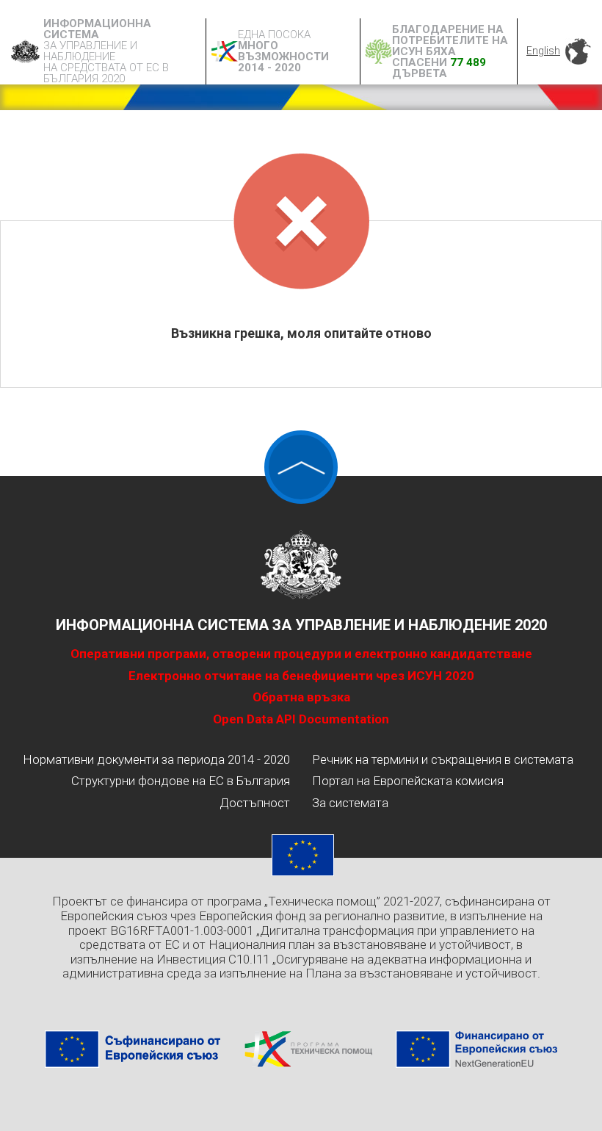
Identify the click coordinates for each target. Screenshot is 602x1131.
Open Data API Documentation (301, 719)
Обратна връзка (301, 697)
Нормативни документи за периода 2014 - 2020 (156, 759)
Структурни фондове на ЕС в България (180, 780)
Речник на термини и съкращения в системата (442, 759)
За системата (350, 802)
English (543, 51)
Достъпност (255, 802)
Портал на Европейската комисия (408, 780)
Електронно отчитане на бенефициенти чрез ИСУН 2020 (301, 675)
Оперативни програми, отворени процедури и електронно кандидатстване (301, 653)
